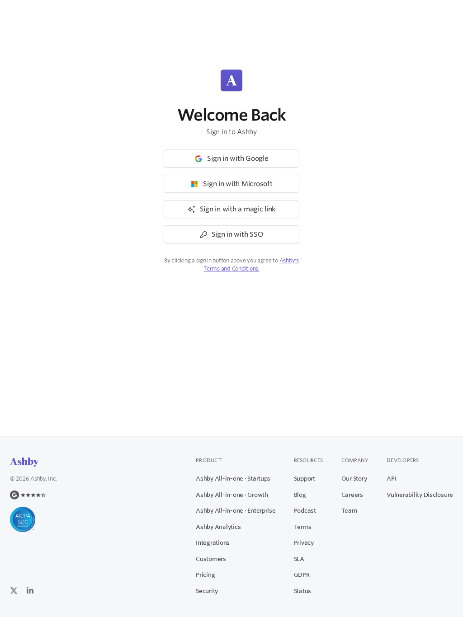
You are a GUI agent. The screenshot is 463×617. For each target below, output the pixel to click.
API (391, 478)
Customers (211, 558)
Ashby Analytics (218, 526)
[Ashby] (24, 462)
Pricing (205, 574)
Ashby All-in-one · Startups (233, 478)
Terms (303, 526)
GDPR (302, 574)
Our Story (354, 478)
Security (207, 590)
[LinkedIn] (30, 589)
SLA (299, 558)
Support (304, 478)
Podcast (305, 510)
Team (349, 510)
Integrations (213, 542)
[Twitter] (14, 589)
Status (302, 590)
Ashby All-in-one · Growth (232, 494)
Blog (300, 494)
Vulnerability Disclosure (420, 494)
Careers (352, 494)
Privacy (304, 542)
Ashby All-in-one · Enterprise (235, 510)
